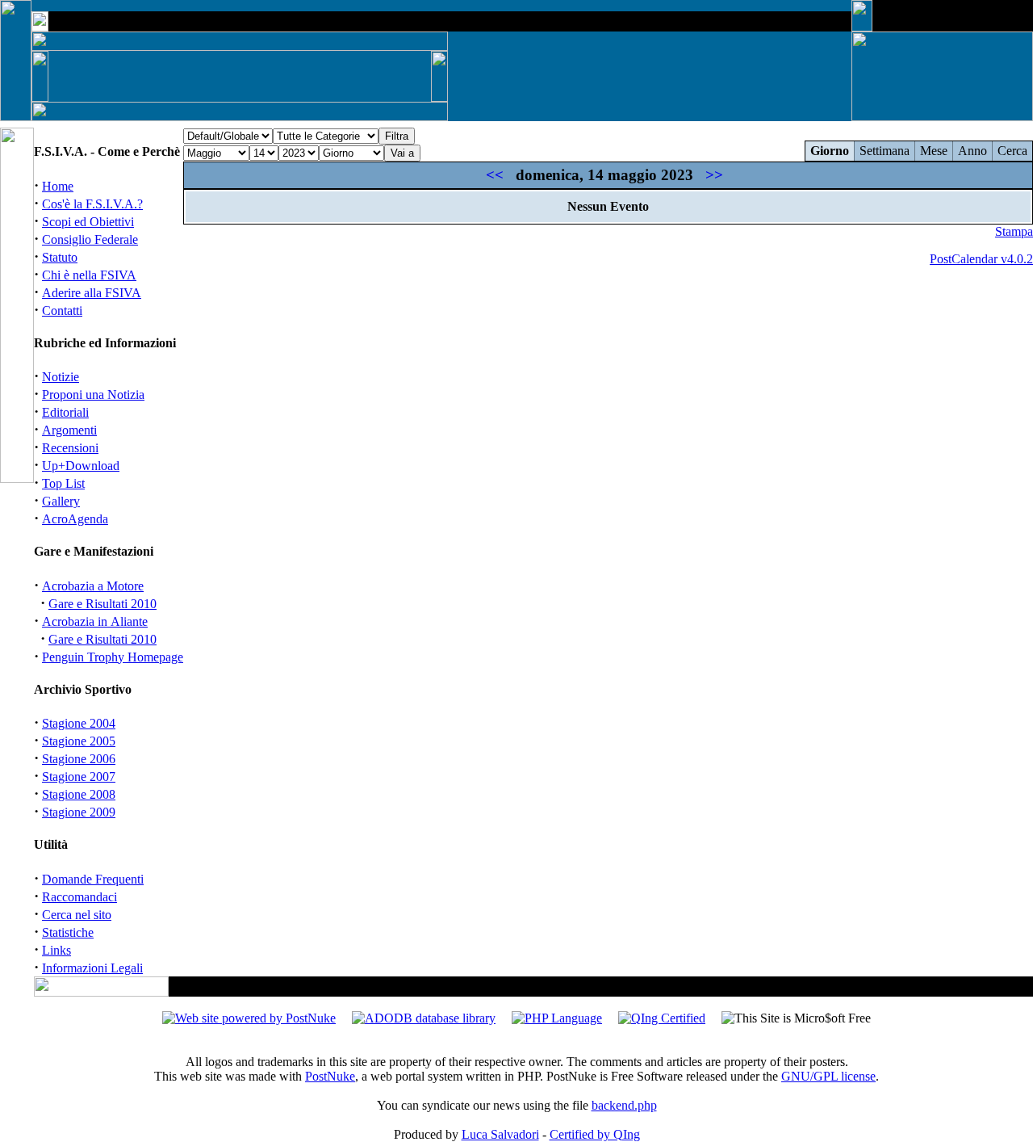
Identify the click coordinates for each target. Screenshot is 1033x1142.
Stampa (1014, 231)
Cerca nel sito (76, 915)
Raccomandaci (79, 897)
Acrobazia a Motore (93, 586)
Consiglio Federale (90, 239)
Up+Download (80, 465)
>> (714, 174)
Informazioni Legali (92, 968)
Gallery (61, 501)
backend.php (624, 1105)
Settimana (884, 150)
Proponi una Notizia (93, 394)
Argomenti (69, 430)
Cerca (1012, 150)
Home (57, 186)
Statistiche (68, 932)
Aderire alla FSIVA (91, 293)
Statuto (59, 257)
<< (495, 174)
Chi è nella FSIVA (89, 275)
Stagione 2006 (78, 759)
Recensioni (70, 448)
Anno (972, 150)
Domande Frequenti (93, 879)
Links (56, 950)
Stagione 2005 (78, 741)
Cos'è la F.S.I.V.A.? (92, 204)
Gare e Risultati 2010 (102, 604)
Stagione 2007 (78, 776)
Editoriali (65, 412)
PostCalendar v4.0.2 (981, 259)
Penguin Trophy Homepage (112, 657)
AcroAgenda (75, 519)
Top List (63, 483)
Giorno (829, 150)
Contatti (62, 310)
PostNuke (330, 1076)
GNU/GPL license (828, 1076)
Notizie (60, 377)
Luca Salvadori (500, 1134)
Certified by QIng (595, 1134)
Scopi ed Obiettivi (88, 222)
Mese (933, 150)
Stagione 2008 (78, 794)
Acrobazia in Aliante (95, 621)
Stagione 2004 (78, 723)
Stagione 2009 (78, 812)
